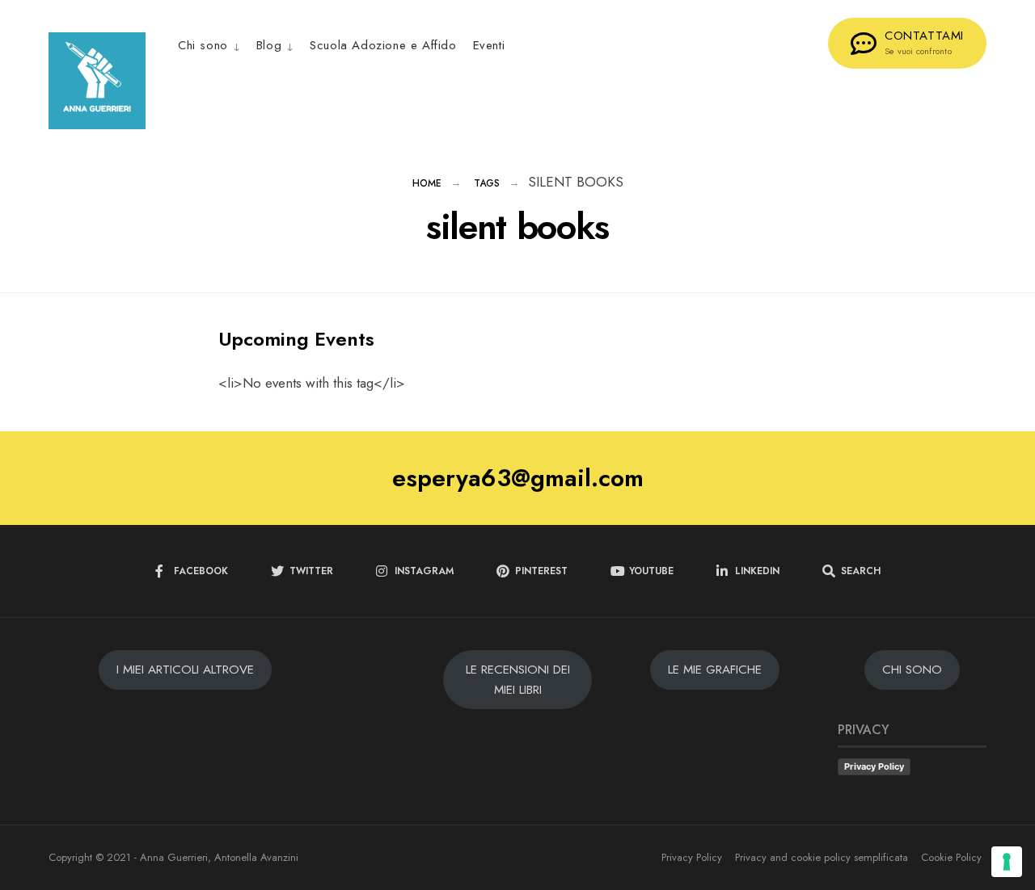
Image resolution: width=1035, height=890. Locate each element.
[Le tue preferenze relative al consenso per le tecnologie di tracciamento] (1006, 861)
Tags (487, 183)
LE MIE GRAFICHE (715, 669)
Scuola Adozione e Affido (383, 45)
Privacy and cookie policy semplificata (821, 857)
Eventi (489, 45)
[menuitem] (213, 44)
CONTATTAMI (924, 42)
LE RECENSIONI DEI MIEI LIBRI (518, 679)
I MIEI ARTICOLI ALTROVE (185, 669)
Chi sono (203, 45)
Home (426, 183)
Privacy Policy (874, 766)
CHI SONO (912, 669)
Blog (268, 45)
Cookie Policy (951, 857)
